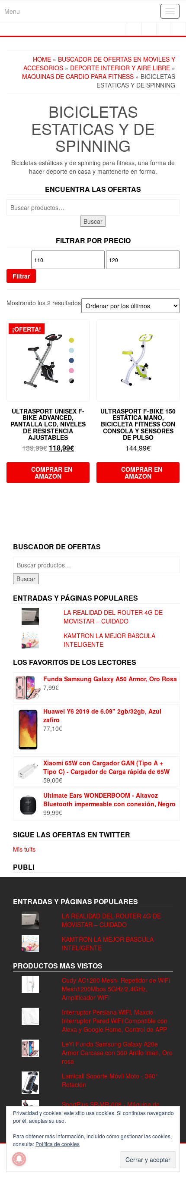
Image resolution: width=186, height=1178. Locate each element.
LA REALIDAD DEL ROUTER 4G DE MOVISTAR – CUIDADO (113, 616)
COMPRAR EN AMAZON (51, 472)
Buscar (93, 221)
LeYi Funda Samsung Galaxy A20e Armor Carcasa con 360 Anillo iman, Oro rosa (117, 1052)
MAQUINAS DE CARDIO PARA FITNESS (78, 76)
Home (42, 59)
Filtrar (21, 276)
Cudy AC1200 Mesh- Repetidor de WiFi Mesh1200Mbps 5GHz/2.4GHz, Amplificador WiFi (116, 989)
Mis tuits (24, 849)
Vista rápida (85, 331)
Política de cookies (57, 1143)
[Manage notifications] (19, 1159)
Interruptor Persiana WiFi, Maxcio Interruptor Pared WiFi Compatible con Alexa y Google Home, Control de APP (114, 1021)
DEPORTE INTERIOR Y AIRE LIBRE (120, 67)
